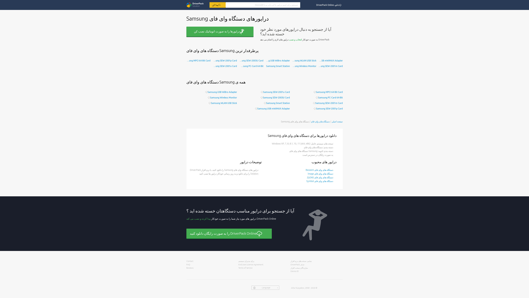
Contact (189, 261)
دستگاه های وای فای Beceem (319, 170)
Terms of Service (245, 268)
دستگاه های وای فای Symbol (319, 181)
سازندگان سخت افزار (299, 268)
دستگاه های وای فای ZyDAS (320, 177)
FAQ (188, 265)
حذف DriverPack (297, 265)
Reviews (190, 268)
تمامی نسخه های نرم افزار (301, 261)
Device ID (295, 271)
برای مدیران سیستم (246, 261)
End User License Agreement (250, 265)
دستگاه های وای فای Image (320, 173)
